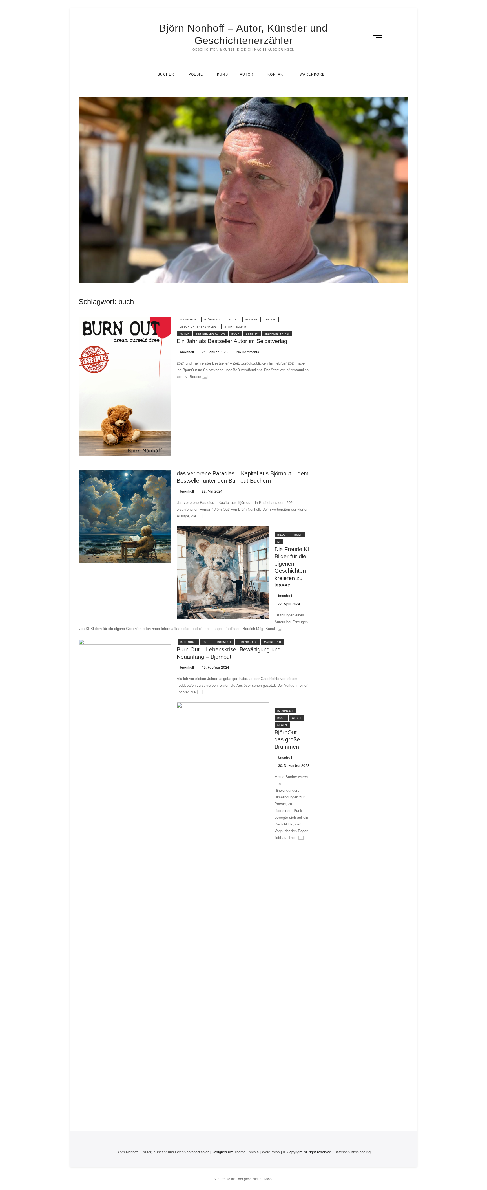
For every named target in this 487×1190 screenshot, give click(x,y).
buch (233, 319)
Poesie (196, 74)
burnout (224, 642)
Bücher (166, 74)
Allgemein (188, 319)
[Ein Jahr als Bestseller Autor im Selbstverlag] (125, 319)
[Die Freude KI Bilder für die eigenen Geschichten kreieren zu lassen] (223, 529)
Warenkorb (312, 74)
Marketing (272, 642)
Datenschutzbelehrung (352, 1151)
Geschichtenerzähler (198, 326)
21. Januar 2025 (214, 351)
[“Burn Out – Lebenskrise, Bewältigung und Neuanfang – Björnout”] (200, 693)
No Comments (247, 351)
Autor (246, 74)
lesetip (252, 333)
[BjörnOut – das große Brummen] (223, 705)
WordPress (271, 1151)
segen (282, 725)
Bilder (282, 535)
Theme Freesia (246, 1151)
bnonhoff (186, 351)
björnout (212, 319)
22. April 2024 (288, 603)
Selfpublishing (276, 333)
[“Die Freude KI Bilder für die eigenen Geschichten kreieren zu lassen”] (279, 629)
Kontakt (276, 74)
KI (278, 542)
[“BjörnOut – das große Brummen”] (301, 838)
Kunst (223, 74)
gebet (297, 718)
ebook (271, 319)
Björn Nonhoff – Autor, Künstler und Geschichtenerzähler (243, 34)
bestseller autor (210, 333)
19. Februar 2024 (215, 667)
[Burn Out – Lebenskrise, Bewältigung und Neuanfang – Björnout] (125, 642)
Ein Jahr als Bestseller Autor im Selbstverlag (232, 341)
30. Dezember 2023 (293, 765)
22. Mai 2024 (212, 491)
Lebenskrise (248, 642)
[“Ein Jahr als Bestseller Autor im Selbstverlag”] (205, 377)
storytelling (235, 326)
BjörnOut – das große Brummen (288, 739)
